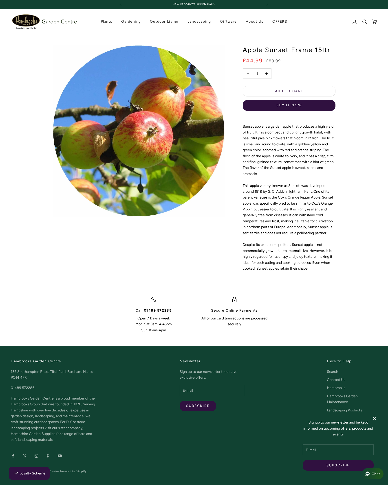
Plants (106, 21)
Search (332, 371)
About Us (254, 21)
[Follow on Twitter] (24, 456)
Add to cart (289, 91)
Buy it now (289, 105)
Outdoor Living (164, 21)
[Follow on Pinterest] (48, 456)
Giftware (228, 21)
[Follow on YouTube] (59, 456)
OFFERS (279, 21)
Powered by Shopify (73, 471)
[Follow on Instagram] (36, 456)
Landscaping (199, 21)
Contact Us (336, 380)
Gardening (131, 21)
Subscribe (338, 465)
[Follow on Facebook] (13, 456)
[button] (373, 474)
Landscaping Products (344, 410)
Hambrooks (336, 388)
